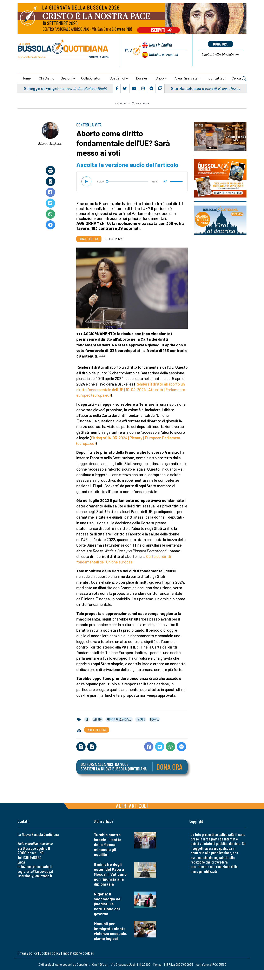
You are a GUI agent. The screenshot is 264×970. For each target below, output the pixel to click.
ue (87, 719)
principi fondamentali (119, 719)
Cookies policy (50, 953)
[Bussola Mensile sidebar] (220, 178)
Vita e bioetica (140, 103)
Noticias (163, 54)
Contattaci (217, 78)
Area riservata (186, 78)
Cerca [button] (237, 78)
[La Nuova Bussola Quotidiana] (63, 50)
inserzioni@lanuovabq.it (35, 875)
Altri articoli (132, 805)
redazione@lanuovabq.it (35, 866)
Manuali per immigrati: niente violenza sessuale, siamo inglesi (110, 931)
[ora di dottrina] (220, 220)
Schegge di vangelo (42, 88)
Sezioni (66, 78)
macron (141, 719)
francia (154, 719)
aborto (97, 719)
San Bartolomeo (186, 88)
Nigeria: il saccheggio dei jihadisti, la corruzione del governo (107, 904)
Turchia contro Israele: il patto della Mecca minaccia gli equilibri (107, 844)
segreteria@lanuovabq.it (35, 871)
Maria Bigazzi (50, 143)
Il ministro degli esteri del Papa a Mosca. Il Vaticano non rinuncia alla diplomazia (110, 874)
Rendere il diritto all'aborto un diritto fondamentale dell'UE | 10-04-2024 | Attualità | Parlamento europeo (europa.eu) (130, 389)
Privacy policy (27, 953)
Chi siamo (46, 78)
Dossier (141, 78)
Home (26, 78)
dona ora (220, 43)
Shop (160, 78)
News (160, 44)
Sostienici (117, 78)
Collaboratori (91, 78)
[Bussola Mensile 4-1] (220, 136)
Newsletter (220, 54)
